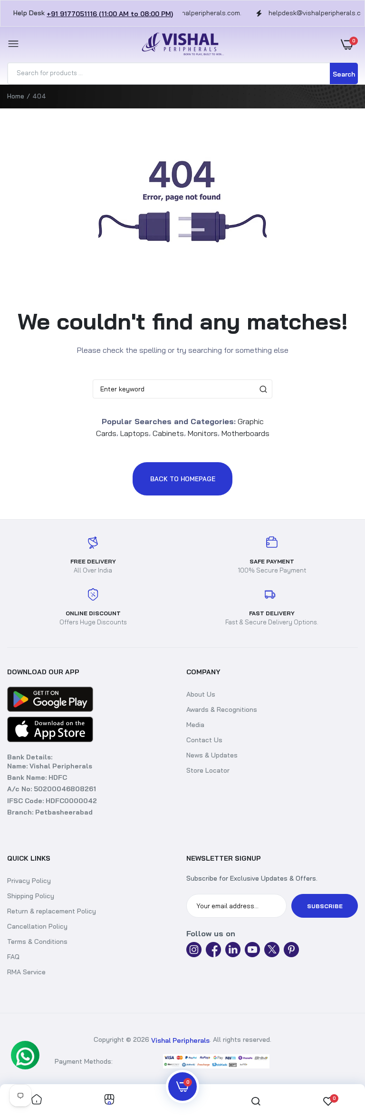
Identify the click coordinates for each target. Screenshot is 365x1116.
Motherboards (245, 432)
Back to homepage (182, 479)
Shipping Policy (30, 896)
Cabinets (168, 432)
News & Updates (212, 755)
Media (195, 724)
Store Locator (208, 770)
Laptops (134, 432)
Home (15, 96)
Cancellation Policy (37, 926)
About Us (200, 694)
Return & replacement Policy (51, 911)
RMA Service (26, 972)
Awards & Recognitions (221, 709)
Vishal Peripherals (180, 1040)
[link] (36, 1100)
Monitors (203, 432)
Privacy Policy (29, 880)
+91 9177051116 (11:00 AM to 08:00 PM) (110, 14)
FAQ (13, 956)
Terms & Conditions (37, 941)
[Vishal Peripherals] (180, 44)
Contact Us (204, 740)
